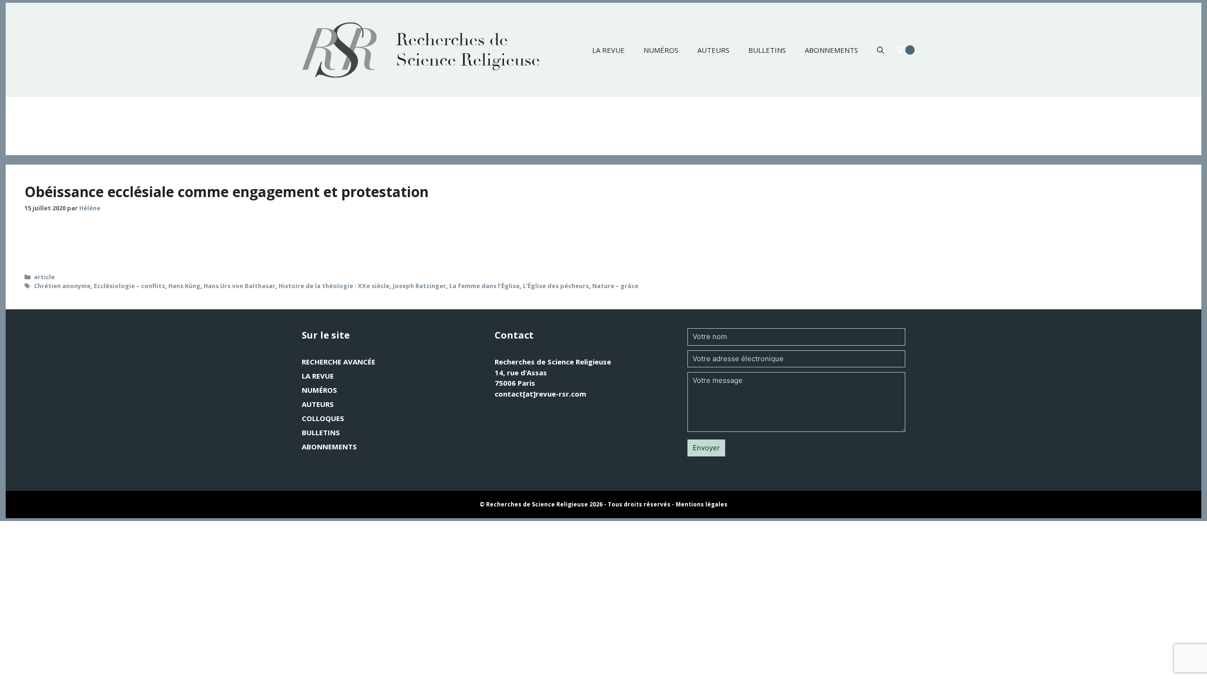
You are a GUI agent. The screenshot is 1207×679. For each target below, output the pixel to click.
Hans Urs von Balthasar (239, 286)
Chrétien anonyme (62, 286)
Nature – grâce (615, 286)
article (44, 277)
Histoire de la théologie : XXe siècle (334, 286)
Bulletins (767, 50)
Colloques (323, 418)
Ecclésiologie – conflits (129, 286)
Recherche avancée (338, 361)
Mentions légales (702, 504)
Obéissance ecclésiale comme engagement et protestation (227, 191)
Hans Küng (184, 286)
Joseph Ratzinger (419, 286)
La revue (608, 50)
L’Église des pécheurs (556, 286)
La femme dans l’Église (484, 286)
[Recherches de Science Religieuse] (339, 50)
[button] (880, 50)
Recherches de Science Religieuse (468, 50)
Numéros (661, 50)
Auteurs (713, 50)
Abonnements (831, 50)
